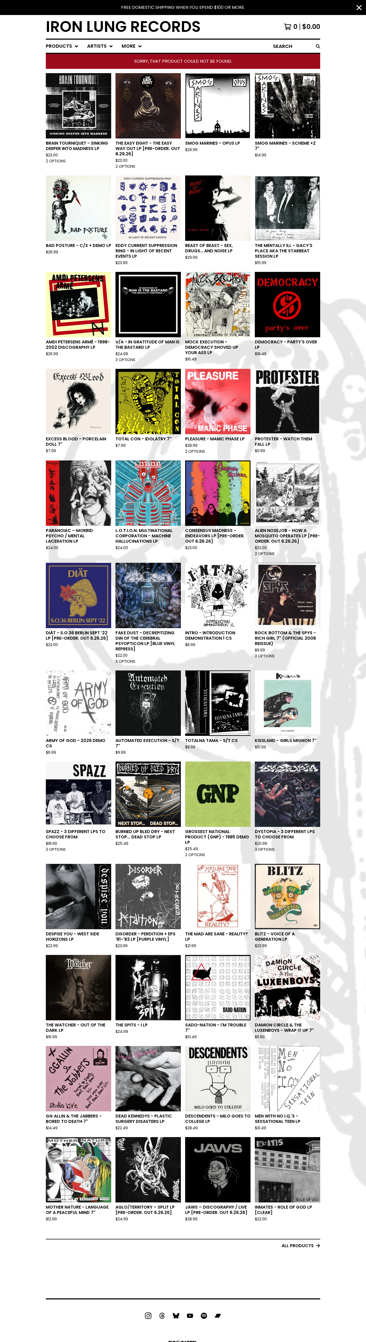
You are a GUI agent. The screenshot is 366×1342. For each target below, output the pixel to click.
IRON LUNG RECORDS (123, 26)
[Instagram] (148, 1315)
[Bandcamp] (217, 1315)
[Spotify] (204, 1315)
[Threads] (162, 1315)
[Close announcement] (359, 7)
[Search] (318, 46)
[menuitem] (62, 46)
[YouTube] (190, 1315)
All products (298, 1246)
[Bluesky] (176, 1315)
